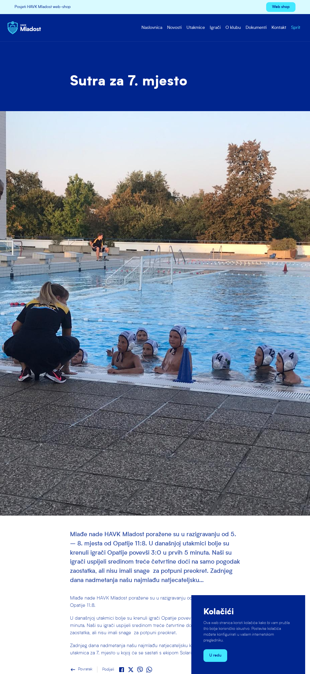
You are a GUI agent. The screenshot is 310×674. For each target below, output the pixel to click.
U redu (215, 656)
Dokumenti (256, 28)
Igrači (215, 28)
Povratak (81, 669)
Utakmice (195, 28)
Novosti (174, 28)
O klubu (233, 28)
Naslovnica (151, 28)
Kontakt (278, 28)
